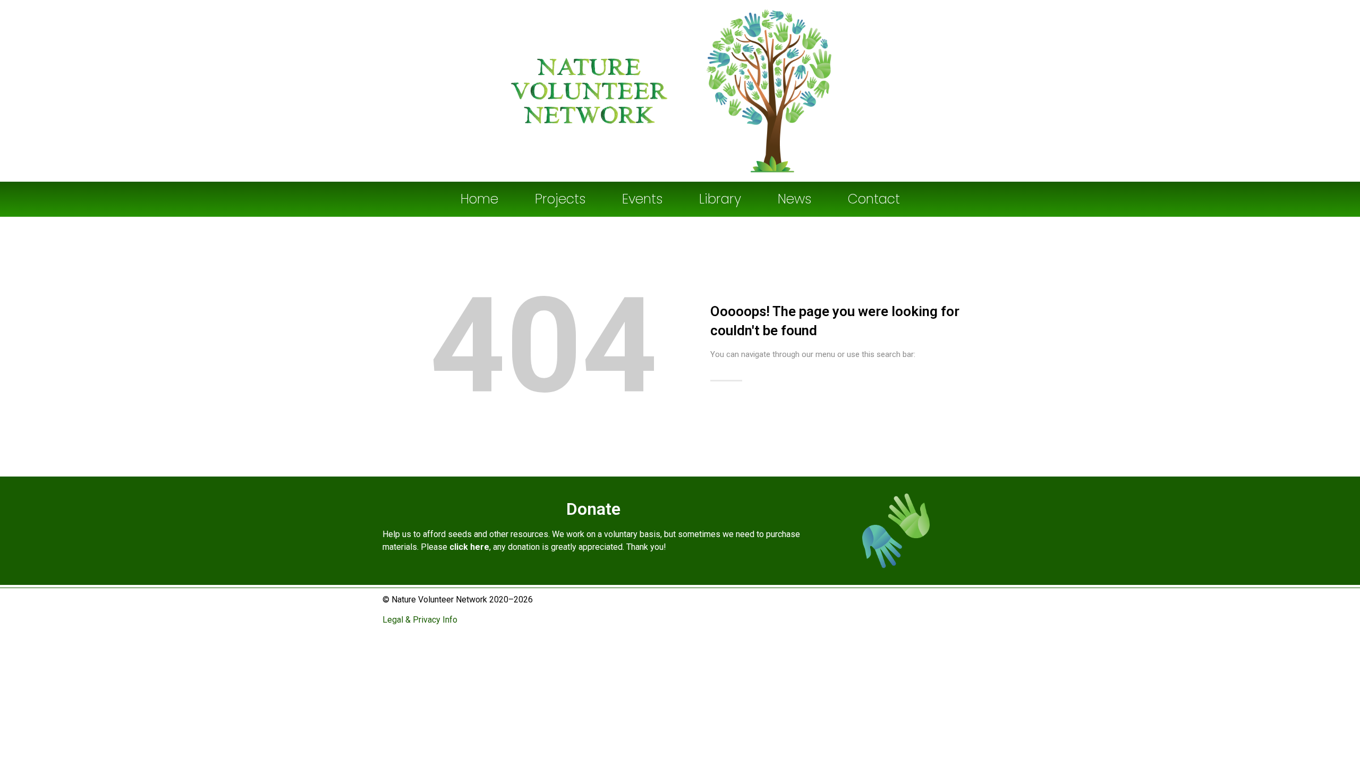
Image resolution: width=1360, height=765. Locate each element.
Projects (560, 199)
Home (479, 199)
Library (720, 199)
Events (642, 199)
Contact (874, 199)
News (794, 199)
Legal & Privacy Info (421, 620)
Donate (593, 509)
